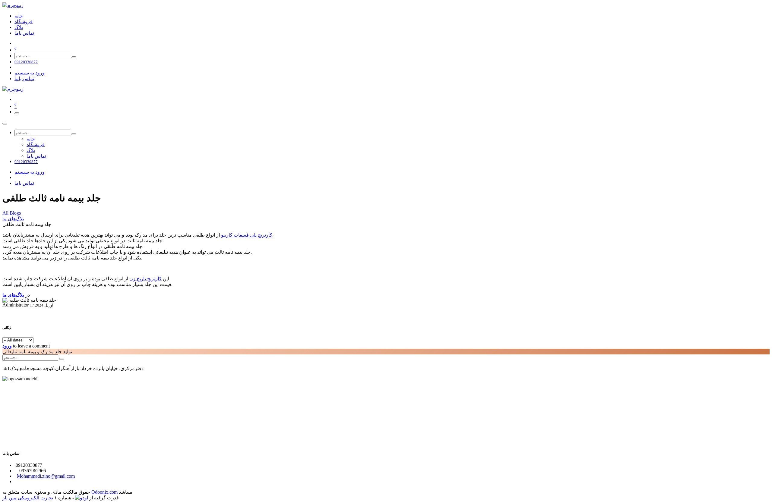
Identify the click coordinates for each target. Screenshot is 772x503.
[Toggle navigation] (16, 113)
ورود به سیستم (29, 72)
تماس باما (24, 78)
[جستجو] (73, 57)
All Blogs (11, 212)
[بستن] (4, 123)
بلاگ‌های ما (13, 218)
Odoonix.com (104, 492)
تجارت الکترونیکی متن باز (27, 497)
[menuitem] (18, 15)
